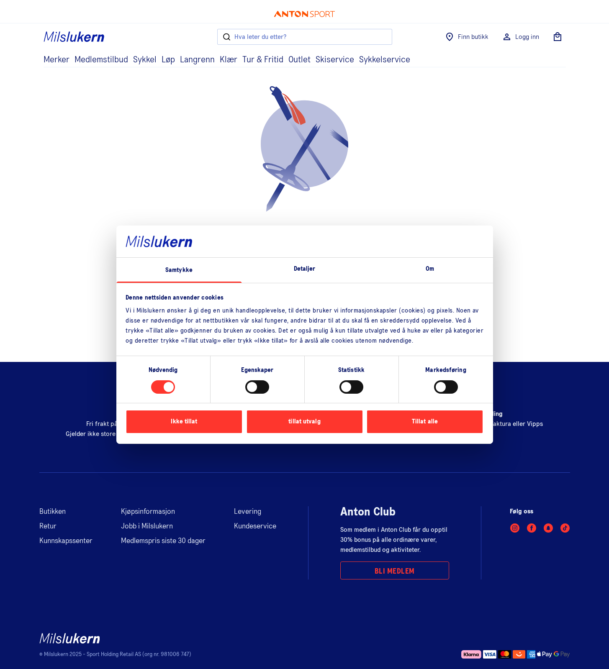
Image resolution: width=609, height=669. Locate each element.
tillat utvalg (304, 421)
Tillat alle (425, 421)
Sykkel (145, 59)
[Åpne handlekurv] (557, 36)
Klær (228, 59)
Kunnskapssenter (66, 541)
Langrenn (197, 59)
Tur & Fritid (262, 59)
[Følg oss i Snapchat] (548, 528)
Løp (168, 59)
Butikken (52, 511)
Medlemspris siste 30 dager (163, 541)
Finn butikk (473, 36)
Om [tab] (430, 269)
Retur (48, 526)
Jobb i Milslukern (147, 526)
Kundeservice (255, 526)
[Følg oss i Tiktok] (565, 528)
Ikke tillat (184, 421)
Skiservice (335, 59)
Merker (56, 59)
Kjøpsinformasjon (148, 511)
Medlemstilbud (101, 59)
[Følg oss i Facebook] (532, 528)
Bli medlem (395, 571)
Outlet (299, 59)
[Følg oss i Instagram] (515, 528)
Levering (247, 511)
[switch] (257, 387)
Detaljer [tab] (305, 269)
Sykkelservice (384, 59)
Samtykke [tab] (179, 270)
